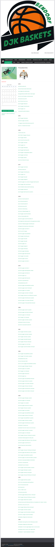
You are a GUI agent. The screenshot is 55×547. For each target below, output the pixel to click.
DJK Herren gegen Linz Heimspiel (24, 314)
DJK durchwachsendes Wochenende (24, 88)
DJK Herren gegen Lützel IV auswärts (24, 309)
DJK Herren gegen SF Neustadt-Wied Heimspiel (26, 302)
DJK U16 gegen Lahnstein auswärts (24, 509)
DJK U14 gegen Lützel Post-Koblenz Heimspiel (26, 346)
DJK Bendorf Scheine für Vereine (24, 322)
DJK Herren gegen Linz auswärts (24, 290)
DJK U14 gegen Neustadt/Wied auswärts (25, 353)
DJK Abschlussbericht (22, 86)
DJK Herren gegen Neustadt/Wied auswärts (26, 285)
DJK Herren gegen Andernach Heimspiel (25, 415)
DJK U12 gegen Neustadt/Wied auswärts (25, 455)
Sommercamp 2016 (21, 132)
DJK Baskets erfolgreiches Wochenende (25, 517)
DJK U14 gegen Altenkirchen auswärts (25, 499)
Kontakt (45, 59)
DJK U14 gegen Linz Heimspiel (23, 317)
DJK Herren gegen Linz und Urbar (24, 344)
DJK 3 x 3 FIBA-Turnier (22, 489)
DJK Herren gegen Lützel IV (23, 258)
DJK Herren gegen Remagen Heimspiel (25, 366)
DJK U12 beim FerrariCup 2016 (23, 140)
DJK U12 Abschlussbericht (23, 203)
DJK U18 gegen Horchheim (23, 155)
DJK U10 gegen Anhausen (25, 135)
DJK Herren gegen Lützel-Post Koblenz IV (25, 218)
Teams (15, 59)
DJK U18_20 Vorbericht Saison (23, 160)
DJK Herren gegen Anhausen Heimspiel (25, 386)
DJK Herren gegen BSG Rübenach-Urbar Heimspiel (27, 440)
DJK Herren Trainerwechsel (23, 462)
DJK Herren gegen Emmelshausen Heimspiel (26, 388)
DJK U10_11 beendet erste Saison (24, 125)
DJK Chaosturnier (21, 487)
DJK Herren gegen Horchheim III (24, 273)
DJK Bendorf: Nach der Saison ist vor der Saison (26, 427)
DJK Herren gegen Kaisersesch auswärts (25, 405)
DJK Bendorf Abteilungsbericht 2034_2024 (25, 437)
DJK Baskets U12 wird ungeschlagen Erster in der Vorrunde (29, 526)
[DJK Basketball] (3, 61)
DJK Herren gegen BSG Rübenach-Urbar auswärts (27, 452)
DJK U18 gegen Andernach (23, 189)
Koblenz (30, 152)
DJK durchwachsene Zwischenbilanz (24, 445)
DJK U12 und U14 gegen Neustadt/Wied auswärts (27, 363)
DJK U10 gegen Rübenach (22, 103)
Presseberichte (8, 62)
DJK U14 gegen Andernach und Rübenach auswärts (27, 295)
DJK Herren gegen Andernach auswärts (25, 381)
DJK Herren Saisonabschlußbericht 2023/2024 (26, 460)
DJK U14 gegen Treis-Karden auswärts (25, 356)
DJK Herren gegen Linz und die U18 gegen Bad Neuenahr (28, 181)
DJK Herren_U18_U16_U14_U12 (23, 504)
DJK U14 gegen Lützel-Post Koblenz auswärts (26, 467)
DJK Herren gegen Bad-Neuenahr (24, 253)
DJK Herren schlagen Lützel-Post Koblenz (25, 514)
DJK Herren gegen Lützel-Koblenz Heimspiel (26, 390)
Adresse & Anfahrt (9, 59)
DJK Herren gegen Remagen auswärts (25, 397)
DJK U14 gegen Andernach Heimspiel (25, 472)
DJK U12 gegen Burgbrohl (22, 179)
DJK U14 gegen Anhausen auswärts (24, 407)
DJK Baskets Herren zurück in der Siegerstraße (26, 529)
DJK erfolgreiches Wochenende (23, 91)
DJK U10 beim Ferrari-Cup (23, 101)
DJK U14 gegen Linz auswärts (23, 402)
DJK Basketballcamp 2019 (22, 282)
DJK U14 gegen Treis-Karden (23, 256)
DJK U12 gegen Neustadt (22, 238)
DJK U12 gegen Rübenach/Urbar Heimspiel (26, 507)
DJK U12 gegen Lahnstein (22, 142)
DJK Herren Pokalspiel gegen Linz (24, 211)
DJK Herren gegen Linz (22, 243)
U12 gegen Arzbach (21, 123)
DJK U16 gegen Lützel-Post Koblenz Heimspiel (26, 512)
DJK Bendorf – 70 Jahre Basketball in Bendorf (26, 531)
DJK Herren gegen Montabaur (23, 251)
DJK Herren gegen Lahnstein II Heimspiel (25, 292)
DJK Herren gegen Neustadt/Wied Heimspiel (26, 378)
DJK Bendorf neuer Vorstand (23, 464)
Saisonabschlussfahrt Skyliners (23, 111)
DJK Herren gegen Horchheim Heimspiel (25, 312)
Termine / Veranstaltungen (27, 62)
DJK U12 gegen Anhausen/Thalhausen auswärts (26, 497)
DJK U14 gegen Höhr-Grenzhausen (24, 184)
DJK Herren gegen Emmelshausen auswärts (26, 297)
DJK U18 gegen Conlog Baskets (23, 152)
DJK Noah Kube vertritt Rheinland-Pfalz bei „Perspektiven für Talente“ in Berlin (32, 502)
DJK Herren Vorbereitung (22, 208)
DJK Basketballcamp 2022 (22, 358)
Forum (18, 62)
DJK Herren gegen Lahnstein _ (23, 120)
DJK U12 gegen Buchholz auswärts (24, 479)
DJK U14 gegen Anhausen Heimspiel (24, 341)
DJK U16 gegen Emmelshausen (23, 106)
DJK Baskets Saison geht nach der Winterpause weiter (28, 521)
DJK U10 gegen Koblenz (22, 137)
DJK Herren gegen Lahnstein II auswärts (25, 430)
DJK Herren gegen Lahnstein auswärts (25, 319)
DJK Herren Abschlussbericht (23, 198)
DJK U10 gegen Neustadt (22, 176)
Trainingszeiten (22, 59)
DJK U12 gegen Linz (21, 145)
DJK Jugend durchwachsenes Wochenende (26, 226)
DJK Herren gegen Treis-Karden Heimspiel (25, 300)
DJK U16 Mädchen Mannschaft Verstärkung (26, 186)
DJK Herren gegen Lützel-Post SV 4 (24, 442)
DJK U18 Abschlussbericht (23, 201)
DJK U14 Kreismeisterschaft (23, 484)
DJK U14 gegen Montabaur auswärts (24, 470)
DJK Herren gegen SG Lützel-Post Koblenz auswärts (27, 457)
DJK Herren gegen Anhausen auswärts (25, 420)
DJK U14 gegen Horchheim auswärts (24, 331)
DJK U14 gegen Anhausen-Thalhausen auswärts (26, 435)
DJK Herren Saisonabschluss (23, 280)
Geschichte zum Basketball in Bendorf (42, 62)
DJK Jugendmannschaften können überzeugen (26, 93)
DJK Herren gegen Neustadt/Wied (24, 233)
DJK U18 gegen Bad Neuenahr (23, 150)
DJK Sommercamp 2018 (22, 206)
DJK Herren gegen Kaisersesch (23, 373)
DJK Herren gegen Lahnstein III (23, 228)
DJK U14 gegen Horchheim (23, 166)
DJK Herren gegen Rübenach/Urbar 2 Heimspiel (26, 494)
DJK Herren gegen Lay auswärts (24, 410)
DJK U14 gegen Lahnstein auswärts (24, 336)
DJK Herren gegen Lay (22, 376)
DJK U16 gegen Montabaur (23, 118)
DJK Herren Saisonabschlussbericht (24, 324)
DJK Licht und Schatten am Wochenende (25, 96)
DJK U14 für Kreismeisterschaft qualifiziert (26, 482)
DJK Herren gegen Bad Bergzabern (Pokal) (25, 270)
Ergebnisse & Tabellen (37, 59)
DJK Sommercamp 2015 (30, 123)
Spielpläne (29, 59)
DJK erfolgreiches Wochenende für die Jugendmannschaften (29, 221)
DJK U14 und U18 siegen (22, 231)
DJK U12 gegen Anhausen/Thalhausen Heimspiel (27, 474)
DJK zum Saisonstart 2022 (23, 361)
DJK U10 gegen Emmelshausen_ (24, 171)
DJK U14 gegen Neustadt (22, 241)
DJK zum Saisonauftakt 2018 (23, 216)
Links (14, 62)
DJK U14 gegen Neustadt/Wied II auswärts (25, 417)
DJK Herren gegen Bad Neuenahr (24, 278)
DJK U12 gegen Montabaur (23, 147)
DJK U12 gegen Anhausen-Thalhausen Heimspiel (27, 450)
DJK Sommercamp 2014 (22, 98)
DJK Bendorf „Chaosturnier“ (23, 425)
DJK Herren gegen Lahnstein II (23, 261)
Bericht (19, 135)
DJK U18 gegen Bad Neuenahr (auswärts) (25, 191)
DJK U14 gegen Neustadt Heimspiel (24, 339)
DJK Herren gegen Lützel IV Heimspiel (25, 287)
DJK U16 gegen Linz (21, 108)
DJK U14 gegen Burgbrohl (22, 246)
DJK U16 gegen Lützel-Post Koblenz (24, 213)
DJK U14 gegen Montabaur (23, 248)
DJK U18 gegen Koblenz (22, 157)
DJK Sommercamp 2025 (22, 492)
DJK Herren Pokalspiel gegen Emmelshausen (26, 223)
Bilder (50, 59)
